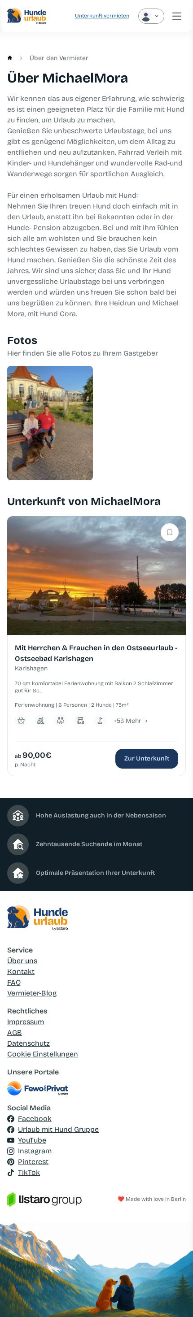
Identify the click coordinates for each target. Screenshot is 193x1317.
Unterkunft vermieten (102, 16)
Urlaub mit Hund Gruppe (58, 1129)
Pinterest (33, 1161)
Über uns (22, 960)
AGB (14, 1032)
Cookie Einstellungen (42, 1054)
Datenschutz (28, 1043)
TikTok (29, 1172)
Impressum (25, 1021)
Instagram (35, 1151)
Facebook (35, 1118)
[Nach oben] (173, 1297)
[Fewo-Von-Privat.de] (96, 1088)
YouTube (32, 1140)
